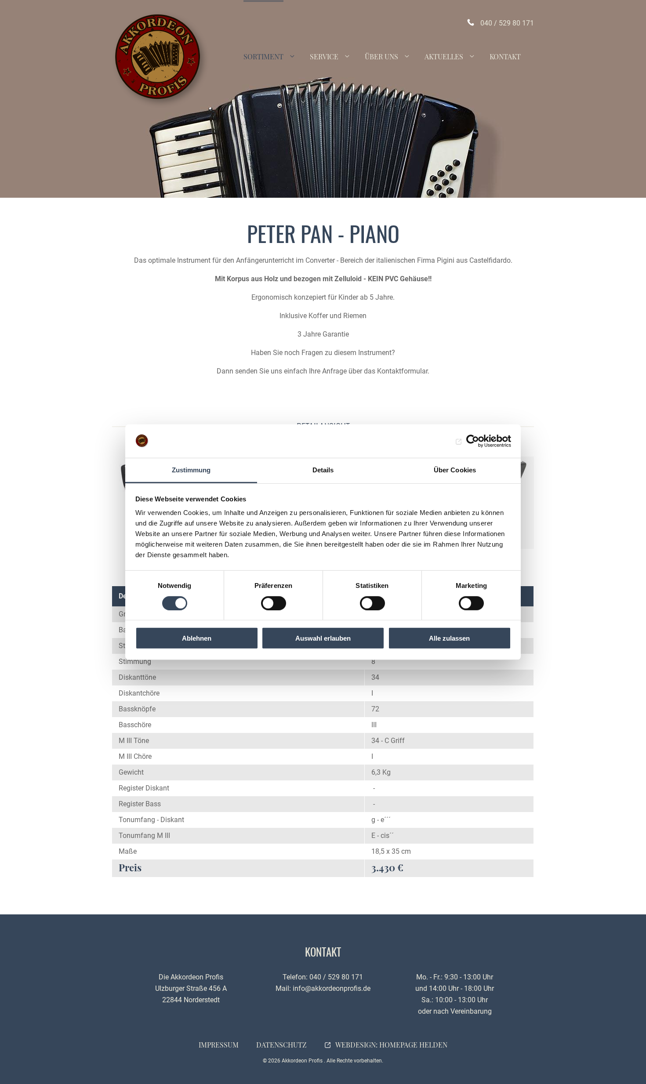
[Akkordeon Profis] (160, 59)
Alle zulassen (449, 638)
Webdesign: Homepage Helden (391, 1044)
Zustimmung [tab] (191, 470)
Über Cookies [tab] (455, 470)
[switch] (273, 603)
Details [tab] (323, 470)
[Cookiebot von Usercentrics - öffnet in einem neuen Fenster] (472, 441)
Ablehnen (196, 638)
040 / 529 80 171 (507, 23)
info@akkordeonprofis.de (331, 988)
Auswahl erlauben (323, 638)
